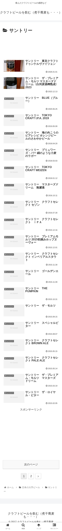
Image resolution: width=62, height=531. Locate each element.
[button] (55, 373)
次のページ (31, 464)
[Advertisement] (31, 45)
